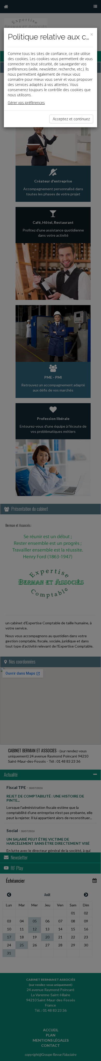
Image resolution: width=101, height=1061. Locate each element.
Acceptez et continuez (71, 118)
